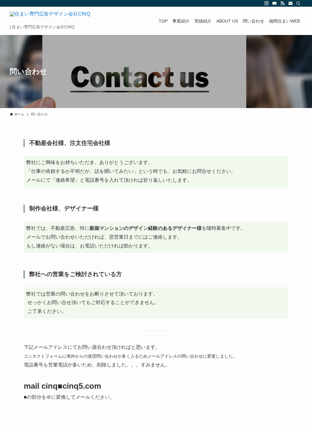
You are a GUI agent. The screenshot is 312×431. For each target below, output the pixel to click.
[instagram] (267, 3)
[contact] (290, 3)
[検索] (298, 3)
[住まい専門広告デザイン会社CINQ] (50, 18)
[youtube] (274, 3)
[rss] (282, 3)
